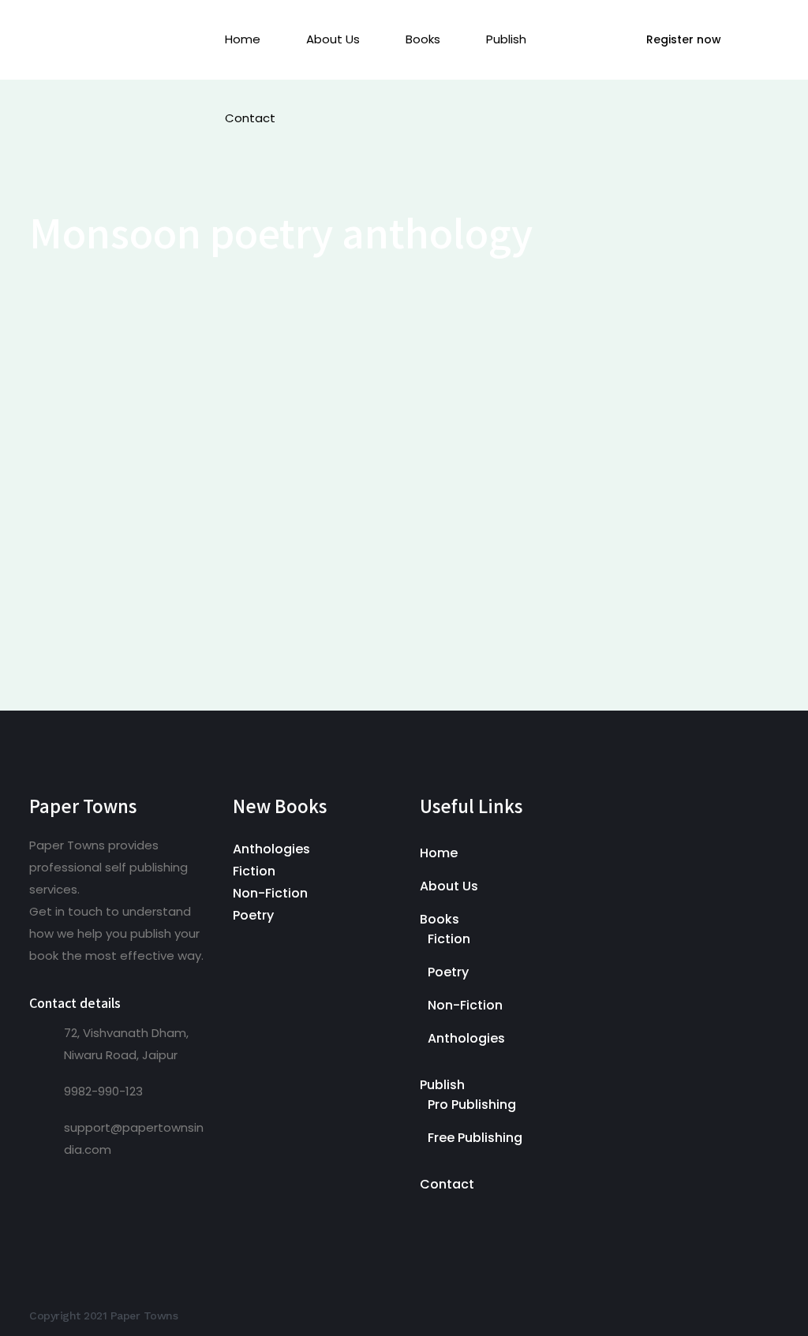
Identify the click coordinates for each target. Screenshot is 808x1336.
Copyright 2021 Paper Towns (103, 1315)
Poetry (253, 915)
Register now (683, 39)
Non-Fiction (270, 893)
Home (439, 853)
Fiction (254, 871)
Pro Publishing (472, 1104)
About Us (449, 886)
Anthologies (271, 849)
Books (439, 919)
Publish (442, 1085)
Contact (447, 1184)
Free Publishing (475, 1138)
